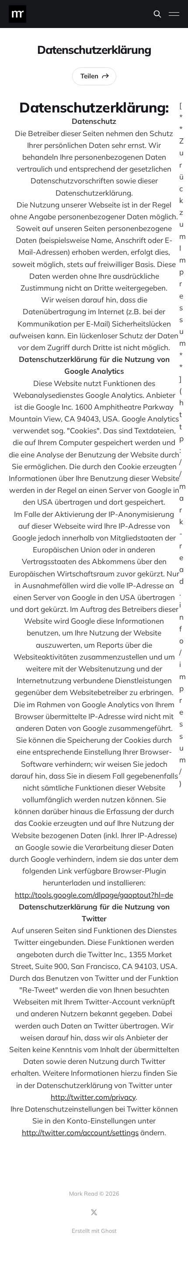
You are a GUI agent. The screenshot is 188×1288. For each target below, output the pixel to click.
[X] (94, 1212)
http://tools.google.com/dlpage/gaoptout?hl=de (94, 894)
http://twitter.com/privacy (93, 1097)
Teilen (89, 76)
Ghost (109, 1230)
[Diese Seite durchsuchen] (157, 14)
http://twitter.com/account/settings (80, 1132)
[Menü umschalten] (174, 14)
